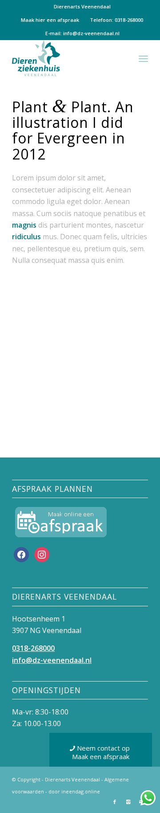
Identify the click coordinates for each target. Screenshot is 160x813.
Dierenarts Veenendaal (82, 6)
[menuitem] (82, 6)
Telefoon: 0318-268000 (116, 19)
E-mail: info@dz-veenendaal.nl (82, 33)
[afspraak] (61, 522)
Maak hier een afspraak (50, 19)
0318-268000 (33, 648)
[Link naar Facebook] (114, 802)
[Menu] (143, 58)
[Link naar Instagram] (128, 802)
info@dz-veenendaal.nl (52, 660)
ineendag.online (80, 791)
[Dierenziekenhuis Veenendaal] (66, 58)
